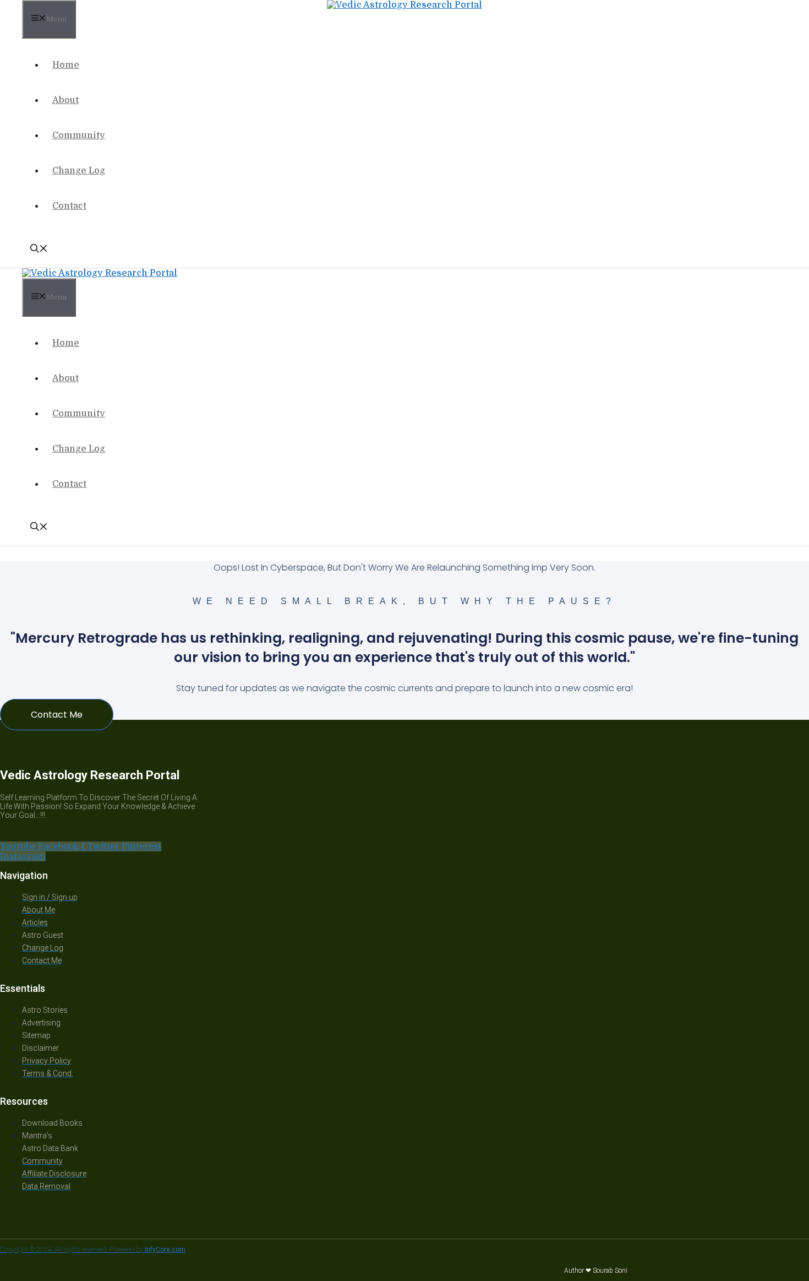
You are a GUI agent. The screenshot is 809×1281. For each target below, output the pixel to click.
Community (78, 135)
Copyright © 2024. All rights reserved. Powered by (92, 1249)
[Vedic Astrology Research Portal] (404, 5)
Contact (69, 206)
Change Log (78, 171)
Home (65, 65)
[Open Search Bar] (39, 250)
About (65, 100)
